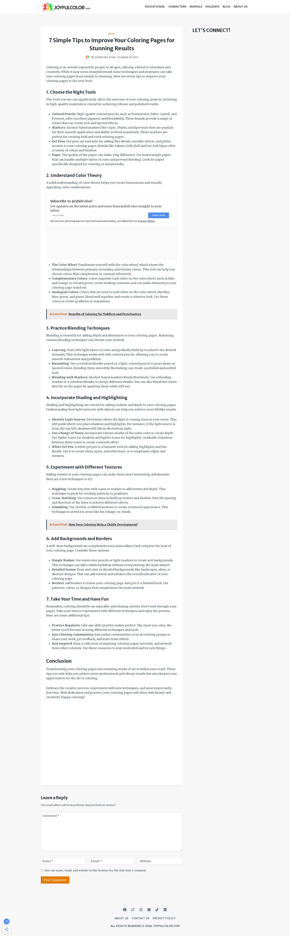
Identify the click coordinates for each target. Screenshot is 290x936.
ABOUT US (241, 6)
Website (145, 861)
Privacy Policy (164, 918)
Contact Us (141, 918)
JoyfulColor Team (105, 57)
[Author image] (87, 57)
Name (47, 861)
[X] (133, 909)
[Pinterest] (149, 909)
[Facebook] (125, 909)
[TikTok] (157, 909)
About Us (121, 918)
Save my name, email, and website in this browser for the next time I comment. (95, 870)
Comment (50, 816)
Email (96, 861)
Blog (226, 6)
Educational (155, 6)
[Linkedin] (165, 909)
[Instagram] (141, 909)
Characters (177, 6)
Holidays (212, 6)
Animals (195, 6)
